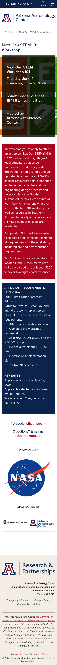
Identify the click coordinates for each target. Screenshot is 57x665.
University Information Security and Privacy (29, 654)
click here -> (36, 423)
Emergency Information (18, 600)
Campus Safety (42, 600)
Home (11, 32)
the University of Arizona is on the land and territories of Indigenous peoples (28, 620)
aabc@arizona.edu (29, 436)
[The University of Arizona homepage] (17, 4)
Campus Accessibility (28, 604)
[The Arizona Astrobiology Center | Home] (28, 18)
